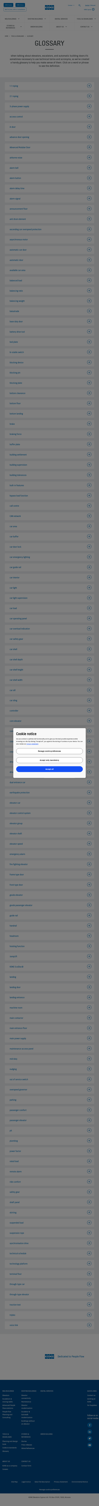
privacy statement (32, 744)
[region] (49, 753)
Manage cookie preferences (49, 751)
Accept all (50, 769)
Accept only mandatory (49, 760)
